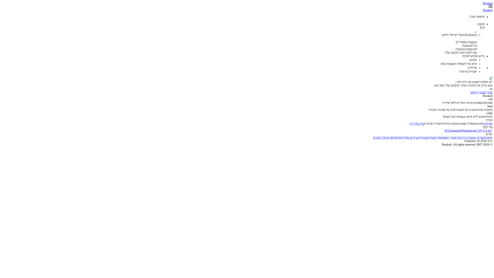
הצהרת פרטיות (433, 123)
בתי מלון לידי (416, 123)
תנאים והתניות (450, 123)
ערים (457, 137)
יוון (404, 137)
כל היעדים (379, 137)
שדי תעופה (447, 137)
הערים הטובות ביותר (472, 137)
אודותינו (487, 123)
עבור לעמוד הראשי (481, 92)
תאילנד (398, 137)
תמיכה (479, 123)
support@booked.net (463, 130)
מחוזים (430, 137)
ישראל (410, 137)
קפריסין (389, 137)
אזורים (437, 137)
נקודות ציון (420, 137)
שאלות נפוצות (467, 123)
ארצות (488, 137)
